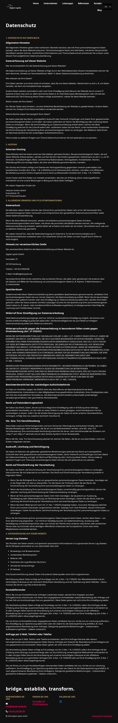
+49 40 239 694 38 (16, 711)
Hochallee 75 (38, 701)
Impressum (107, 716)
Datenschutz (97, 716)
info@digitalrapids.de (16, 706)
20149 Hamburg (40, 704)
